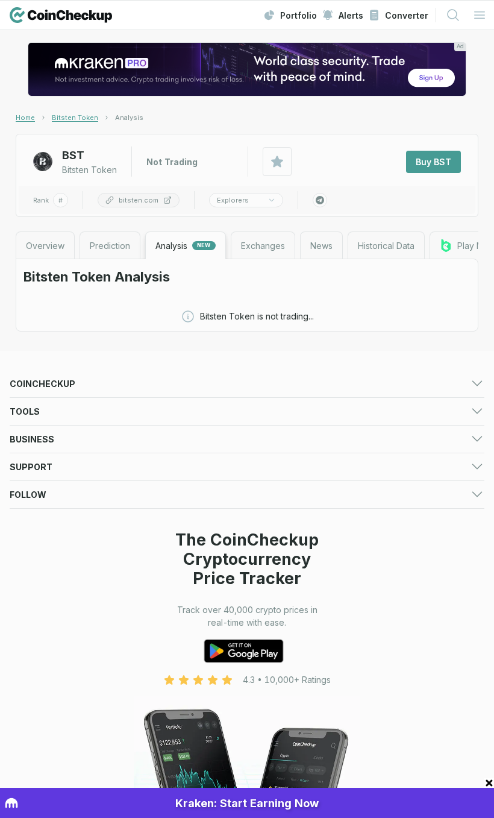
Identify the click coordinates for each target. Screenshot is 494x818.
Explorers (233, 200)
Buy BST (433, 162)
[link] (129, 117)
